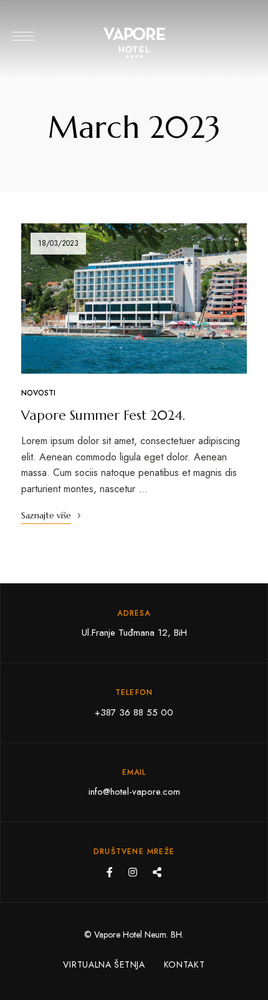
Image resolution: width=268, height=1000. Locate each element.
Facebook (110, 872)
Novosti (38, 393)
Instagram (132, 872)
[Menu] (23, 36)
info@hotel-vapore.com (134, 792)
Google (157, 872)
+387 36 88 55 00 (134, 712)
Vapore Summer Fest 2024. (103, 415)
